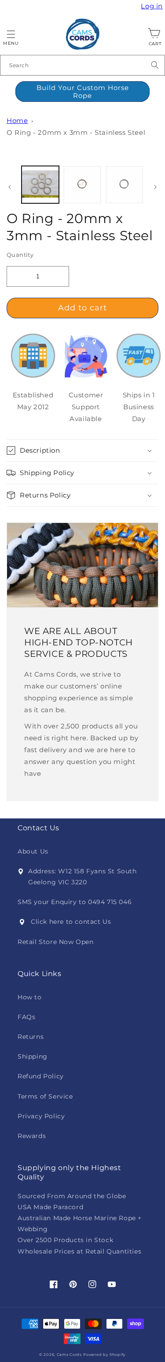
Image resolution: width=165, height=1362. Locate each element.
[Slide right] (155, 187)
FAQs (26, 1017)
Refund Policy (41, 1076)
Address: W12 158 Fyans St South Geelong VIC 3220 (82, 876)
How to (30, 997)
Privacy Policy (41, 1116)
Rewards (32, 1136)
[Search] (155, 65)
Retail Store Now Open (56, 942)
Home (17, 120)
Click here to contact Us (71, 922)
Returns (31, 1037)
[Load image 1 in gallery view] (40, 184)
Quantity (20, 254)
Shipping (33, 1056)
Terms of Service (45, 1096)
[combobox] (82, 65)
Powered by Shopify (104, 1354)
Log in (153, 6)
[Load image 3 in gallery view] (124, 184)
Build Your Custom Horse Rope (83, 91)
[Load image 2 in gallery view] (82, 184)
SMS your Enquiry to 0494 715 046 (75, 902)
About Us (33, 851)
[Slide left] (9, 187)
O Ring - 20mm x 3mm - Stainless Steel (76, 132)
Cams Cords (69, 1354)
